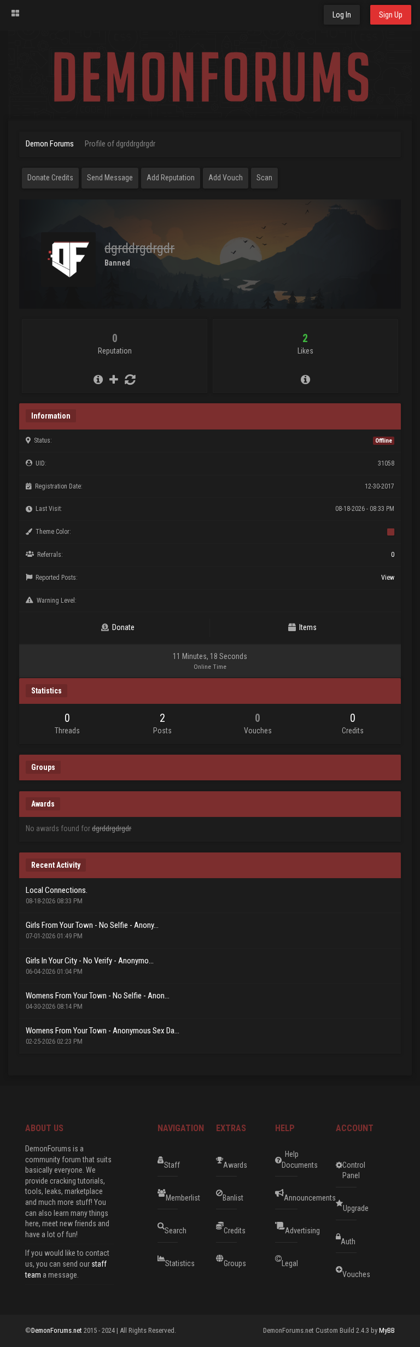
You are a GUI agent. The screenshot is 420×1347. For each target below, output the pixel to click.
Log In (341, 14)
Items (306, 627)
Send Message (110, 177)
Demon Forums (50, 144)
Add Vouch (225, 177)
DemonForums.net (57, 1330)
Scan (264, 177)
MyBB (387, 1330)
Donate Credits (50, 177)
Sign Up (390, 14)
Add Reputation (171, 177)
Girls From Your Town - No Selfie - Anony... (92, 925)
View (387, 577)
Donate (122, 627)
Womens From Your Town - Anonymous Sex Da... (102, 1031)
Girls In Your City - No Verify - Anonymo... (90, 961)
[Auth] (376, 1236)
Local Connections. (57, 890)
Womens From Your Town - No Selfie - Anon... (98, 996)
